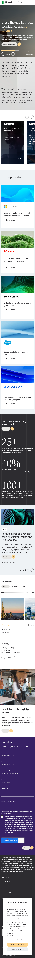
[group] (12, 616)
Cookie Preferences (9, 955)
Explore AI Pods (8, 44)
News (8, 885)
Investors (9, 889)
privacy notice (7, 813)
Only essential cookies (17, 949)
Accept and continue (17, 944)
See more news (10, 563)
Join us (5, 731)
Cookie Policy (10, 935)
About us (5, 429)
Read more (10, 220)
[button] (19, 2)
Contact (8, 892)
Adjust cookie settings (17, 940)
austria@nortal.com (6, 650)
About (8, 881)
